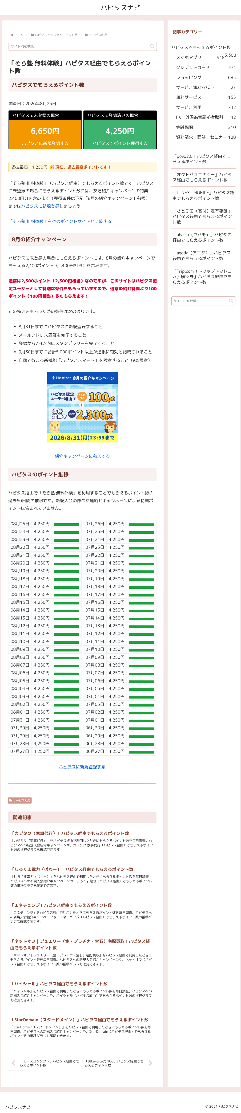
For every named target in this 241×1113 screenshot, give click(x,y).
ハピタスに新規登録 (40, 206)
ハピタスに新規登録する (82, 767)
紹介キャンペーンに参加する (82, 456)
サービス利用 (21, 801)
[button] (152, 46)
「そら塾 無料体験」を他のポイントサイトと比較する (59, 221)
